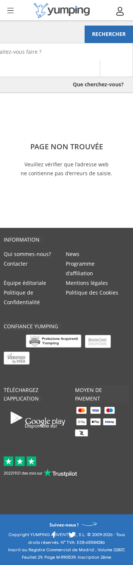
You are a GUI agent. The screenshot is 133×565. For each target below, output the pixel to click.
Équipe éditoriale (25, 282)
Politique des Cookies (92, 292)
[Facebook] (54, 536)
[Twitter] (72, 536)
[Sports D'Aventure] (61, 10)
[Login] (120, 11)
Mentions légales (87, 282)
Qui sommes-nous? (27, 253)
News (72, 253)
